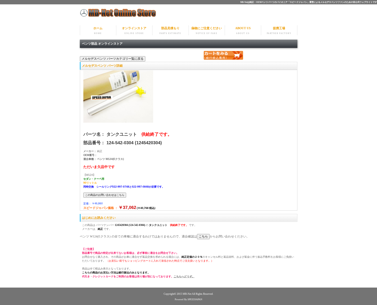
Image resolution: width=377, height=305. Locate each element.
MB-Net (187, 294)
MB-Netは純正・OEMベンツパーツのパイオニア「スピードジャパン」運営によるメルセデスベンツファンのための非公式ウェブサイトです (308, 2)
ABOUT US (243, 30)
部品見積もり (170, 30)
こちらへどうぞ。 (184, 276)
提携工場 (279, 30)
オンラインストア (134, 30)
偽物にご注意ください (206, 30)
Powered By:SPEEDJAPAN (188, 299)
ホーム (98, 30)
